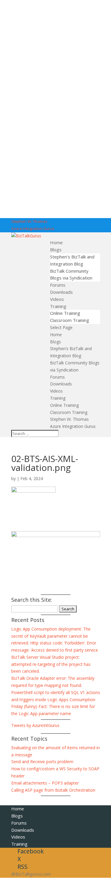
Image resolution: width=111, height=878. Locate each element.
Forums (57, 285)
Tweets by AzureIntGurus (35, 725)
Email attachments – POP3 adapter (45, 783)
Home (56, 242)
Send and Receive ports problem (42, 761)
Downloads (61, 292)
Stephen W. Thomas (29, 221)
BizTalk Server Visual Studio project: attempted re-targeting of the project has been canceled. (51, 664)
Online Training (65, 313)
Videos (57, 299)
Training (58, 306)
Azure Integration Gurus (32, 228)
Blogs (56, 250)
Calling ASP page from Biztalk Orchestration (53, 790)
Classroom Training (69, 320)
